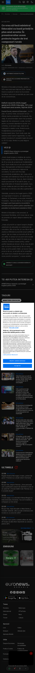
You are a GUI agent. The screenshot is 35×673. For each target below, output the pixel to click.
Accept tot (17, 365)
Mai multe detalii (13, 327)
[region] (17, 336)
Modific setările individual (17, 361)
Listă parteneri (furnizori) (10, 354)
